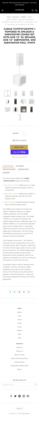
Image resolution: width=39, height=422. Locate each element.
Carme (19, 319)
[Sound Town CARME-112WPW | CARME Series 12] (15, 93)
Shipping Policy (19, 362)
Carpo (20, 323)
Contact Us (19, 351)
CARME (23, 17)
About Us (19, 347)
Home (9, 17)
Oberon (19, 330)
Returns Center (19, 355)
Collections (15, 17)
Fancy (24, 291)
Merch (19, 369)
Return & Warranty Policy (19, 358)
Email (28, 291)
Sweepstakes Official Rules (19, 366)
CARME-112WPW (12, 185)
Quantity (15, 133)
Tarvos (19, 327)
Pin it (19, 291)
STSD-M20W (11, 202)
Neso (19, 338)
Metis (19, 334)
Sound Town (25, 413)
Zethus (19, 312)
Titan (19, 316)
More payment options (19, 157)
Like (10, 291)
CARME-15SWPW (12, 194)
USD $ (19, 408)
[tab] (8, 166)
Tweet (14, 291)
